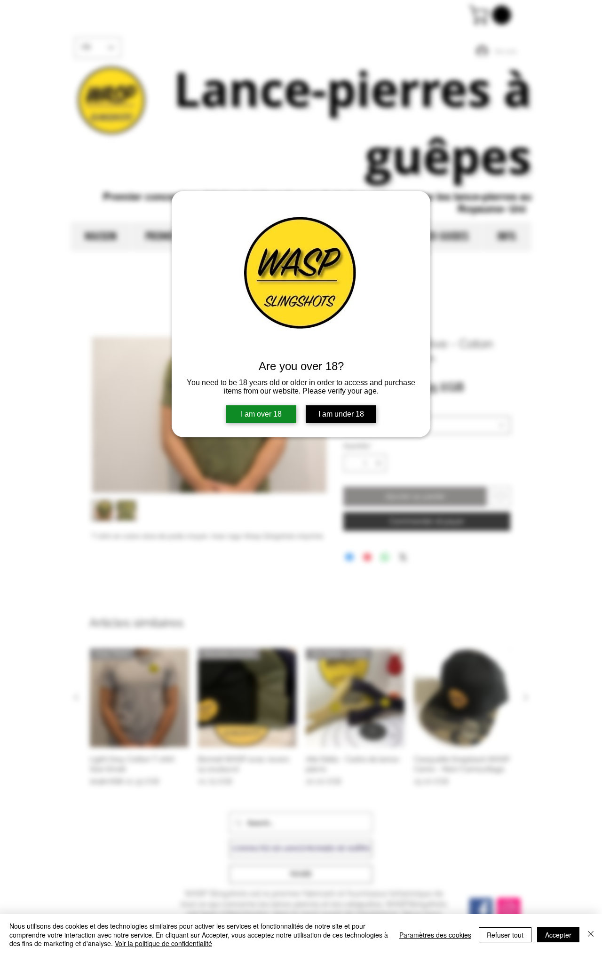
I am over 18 (261, 414)
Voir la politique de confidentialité (163, 943)
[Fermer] (590, 934)
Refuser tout (505, 934)
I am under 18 (341, 414)
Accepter (558, 934)
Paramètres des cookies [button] (435, 934)
